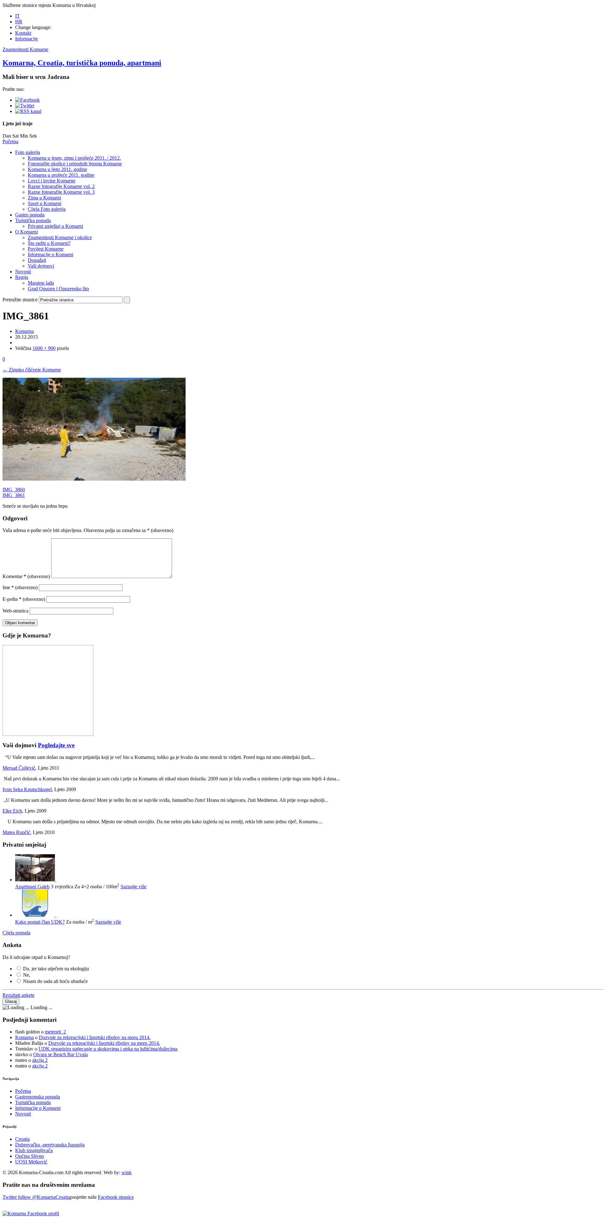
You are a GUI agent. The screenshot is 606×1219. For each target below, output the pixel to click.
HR (18, 21)
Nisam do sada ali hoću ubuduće (55, 981)
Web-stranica (15, 610)
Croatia (22, 1139)
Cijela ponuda (16, 932)
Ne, (26, 975)
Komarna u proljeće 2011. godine (61, 175)
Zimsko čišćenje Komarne (32, 369)
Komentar (26, 576)
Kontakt (23, 33)
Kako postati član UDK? (40, 922)
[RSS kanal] (28, 111)
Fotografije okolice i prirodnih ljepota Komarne (75, 163)
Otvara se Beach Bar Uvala (60, 1054)
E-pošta (24, 599)
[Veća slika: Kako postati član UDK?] (35, 915)
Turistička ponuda (33, 220)
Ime (20, 587)
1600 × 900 (44, 348)
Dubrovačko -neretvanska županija (50, 1144)
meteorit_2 (55, 1031)
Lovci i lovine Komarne (51, 180)
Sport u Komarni (44, 203)
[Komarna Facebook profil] (31, 1213)
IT (17, 16)
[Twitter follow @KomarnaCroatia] (24, 105)
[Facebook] (27, 100)
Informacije (26, 38)
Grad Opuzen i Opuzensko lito (58, 288)
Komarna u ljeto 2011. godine (57, 169)
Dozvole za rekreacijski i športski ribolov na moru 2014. (95, 1037)
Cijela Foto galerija (47, 209)
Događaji (37, 260)
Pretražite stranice (20, 299)
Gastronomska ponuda (37, 1096)
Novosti (23, 271)
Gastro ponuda (30, 214)
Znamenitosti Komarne (25, 49)
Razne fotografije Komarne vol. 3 (61, 192)
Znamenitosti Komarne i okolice (60, 237)
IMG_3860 (14, 489)
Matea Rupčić (16, 832)
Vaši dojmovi (41, 266)
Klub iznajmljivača (34, 1150)
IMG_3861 (14, 495)
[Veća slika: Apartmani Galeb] (35, 879)
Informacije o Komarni (50, 254)
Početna (10, 141)
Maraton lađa (41, 283)
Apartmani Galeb (32, 886)
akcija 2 (40, 1060)
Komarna (24, 331)
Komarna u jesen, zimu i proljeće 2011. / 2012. (74, 158)
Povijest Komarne (45, 248)
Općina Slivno (29, 1156)
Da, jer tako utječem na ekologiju (56, 968)
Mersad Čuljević (19, 768)
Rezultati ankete (18, 995)
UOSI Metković (31, 1161)
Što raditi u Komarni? (49, 243)
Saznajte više (133, 886)
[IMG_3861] (94, 479)
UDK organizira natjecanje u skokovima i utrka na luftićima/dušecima (108, 1048)
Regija (21, 277)
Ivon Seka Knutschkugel (27, 789)
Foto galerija (27, 152)
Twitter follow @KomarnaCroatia (36, 1197)
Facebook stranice (116, 1197)
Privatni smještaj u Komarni (55, 226)
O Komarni (26, 231)
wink (127, 1172)
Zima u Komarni (44, 197)
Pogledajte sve (56, 745)
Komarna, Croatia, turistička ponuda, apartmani (82, 63)
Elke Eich (12, 811)
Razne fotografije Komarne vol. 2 (61, 186)
